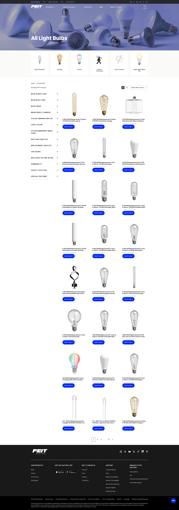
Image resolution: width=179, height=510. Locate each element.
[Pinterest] (146, 1)
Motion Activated (99, 70)
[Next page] (112, 439)
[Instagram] (130, 1)
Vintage (59, 69)
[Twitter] (134, 452)
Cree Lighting (53, 2)
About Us (88, 7)
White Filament (39, 69)
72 (109, 439)
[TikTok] (134, 1)
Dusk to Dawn (119, 69)
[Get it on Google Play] (71, 472)
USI (62, 2)
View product (68, 127)
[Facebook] (140, 1)
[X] (143, 1)
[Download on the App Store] (60, 472)
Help (101, 7)
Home (33, 83)
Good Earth (70, 2)
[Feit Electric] (36, 7)
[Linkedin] (143, 452)
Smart (79, 69)
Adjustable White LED (139, 70)
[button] (50, 7)
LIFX (44, 2)
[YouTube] (137, 1)
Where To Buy (115, 7)
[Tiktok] (138, 452)
